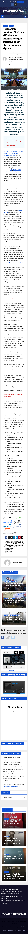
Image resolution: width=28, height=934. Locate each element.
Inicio (4, 930)
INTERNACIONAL (7, 581)
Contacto (23, 926)
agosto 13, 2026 (10, 878)
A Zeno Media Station (8, 670)
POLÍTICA (11, 25)
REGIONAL (12, 598)
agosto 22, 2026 (10, 825)
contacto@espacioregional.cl (11, 786)
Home (3, 926)
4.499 (15, 170)
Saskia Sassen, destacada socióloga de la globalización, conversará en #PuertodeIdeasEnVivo (18, 544)
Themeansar (14, 923)
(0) (9, 636)
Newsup (23, 921)
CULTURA (6, 819)
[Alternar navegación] (13, 17)
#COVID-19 (12, 64)
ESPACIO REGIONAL (14, 11)
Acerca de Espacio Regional (13, 926)
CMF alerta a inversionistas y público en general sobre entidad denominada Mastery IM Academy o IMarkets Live (9, 546)
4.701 (19, 170)
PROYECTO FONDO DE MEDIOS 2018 (16, 930)
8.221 (14, 172)
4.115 (11, 170)
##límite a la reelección (15, 57)
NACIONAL (5, 25)
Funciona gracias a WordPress (9, 921)
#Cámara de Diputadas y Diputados (16, 61)
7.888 (9, 172)
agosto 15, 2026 (10, 861)
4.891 (5, 172)
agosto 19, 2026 (10, 843)
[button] (22, 16)
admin (12, 53)
